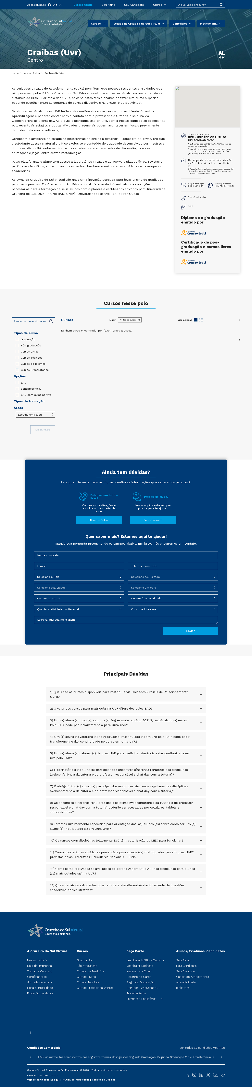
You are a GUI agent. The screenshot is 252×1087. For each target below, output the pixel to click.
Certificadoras (37, 977)
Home (15, 73)
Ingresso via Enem (139, 971)
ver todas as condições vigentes (202, 1047)
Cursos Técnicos (31, 357)
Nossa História (37, 960)
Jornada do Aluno (39, 982)
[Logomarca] (49, 21)
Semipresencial (31, 388)
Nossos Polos (31, 73)
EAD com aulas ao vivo (36, 394)
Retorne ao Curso (139, 977)
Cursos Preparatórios (35, 369)
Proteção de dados (40, 993)
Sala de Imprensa (39, 966)
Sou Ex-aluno (185, 971)
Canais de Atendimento (192, 977)
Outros (157, 4)
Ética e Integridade (40, 988)
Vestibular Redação (140, 966)
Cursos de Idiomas (33, 363)
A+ (55, 4)
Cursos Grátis (83, 4)
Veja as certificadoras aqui (43, 1079)
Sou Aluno (108, 4)
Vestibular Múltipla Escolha (145, 960)
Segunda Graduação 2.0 (143, 988)
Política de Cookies (103, 1079)
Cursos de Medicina (90, 971)
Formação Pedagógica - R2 (145, 999)
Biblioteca (183, 988)
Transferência (136, 993)
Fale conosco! (153, 520)
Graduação (28, 339)
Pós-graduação (31, 345)
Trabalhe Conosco (39, 971)
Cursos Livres (29, 351)
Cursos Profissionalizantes (95, 988)
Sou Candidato (134, 4)
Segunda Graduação (141, 982)
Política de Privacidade (76, 1079)
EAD (23, 382)
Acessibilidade (36, 4)
